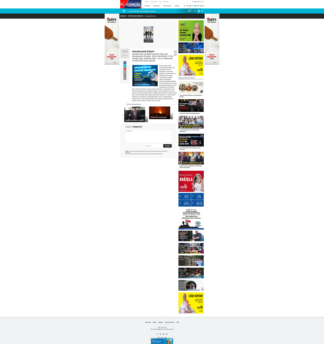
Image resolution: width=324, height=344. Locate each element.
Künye (154, 322)
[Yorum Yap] (125, 78)
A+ (175, 51)
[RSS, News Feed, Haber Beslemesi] (160, 334)
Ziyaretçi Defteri (169, 322)
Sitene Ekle (165, 1)
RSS (178, 322)
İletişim (161, 322)
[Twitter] (125, 65)
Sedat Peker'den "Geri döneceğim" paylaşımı (142, 11)
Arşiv (160, 1)
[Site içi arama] (202, 11)
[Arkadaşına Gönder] (125, 72)
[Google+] (125, 69)
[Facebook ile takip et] (157, 334)
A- (175, 54)
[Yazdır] (125, 75)
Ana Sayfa (147, 1)
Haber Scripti (160, 338)
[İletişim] (198, 11)
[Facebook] (125, 62)
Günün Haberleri (154, 1)
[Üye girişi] (163, 334)
